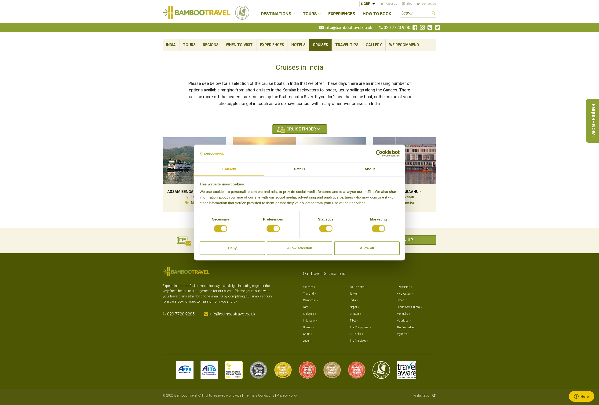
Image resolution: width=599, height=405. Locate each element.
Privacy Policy (287, 395)
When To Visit (239, 45)
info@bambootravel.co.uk (348, 27)
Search (433, 14)
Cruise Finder (301, 129)
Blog (409, 3)
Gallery (374, 45)
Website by (424, 395)
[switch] (273, 228)
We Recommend (404, 45)
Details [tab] (299, 169)
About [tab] (370, 169)
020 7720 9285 (397, 27)
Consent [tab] (229, 169)
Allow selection (299, 248)
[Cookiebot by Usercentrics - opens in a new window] (379, 153)
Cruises (320, 45)
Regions (211, 45)
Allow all (367, 248)
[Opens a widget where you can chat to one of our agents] (581, 397)
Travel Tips (346, 45)
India (171, 45)
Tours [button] (310, 14)
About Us (391, 3)
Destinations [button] (276, 14)
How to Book (377, 14)
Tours (189, 45)
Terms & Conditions (259, 395)
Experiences (341, 14)
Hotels (298, 45)
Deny (232, 248)
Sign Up (405, 239)
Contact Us (428, 3)
